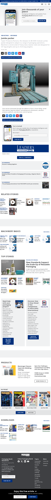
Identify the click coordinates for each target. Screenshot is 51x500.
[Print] (2, 53)
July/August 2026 (6, 408)
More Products (41, 381)
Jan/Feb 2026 (44, 408)
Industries (5, 35)
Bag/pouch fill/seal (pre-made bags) (4, 208)
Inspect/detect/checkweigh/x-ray (17, 236)
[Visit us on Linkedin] (25, 461)
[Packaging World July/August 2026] (6, 398)
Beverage (13, 35)
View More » (46, 231)
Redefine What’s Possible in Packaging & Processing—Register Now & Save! (21, 174)
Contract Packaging (34, 425)
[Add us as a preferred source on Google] (23, 53)
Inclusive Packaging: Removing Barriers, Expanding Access (21, 428)
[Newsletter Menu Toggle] (42, 4)
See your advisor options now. (8, 341)
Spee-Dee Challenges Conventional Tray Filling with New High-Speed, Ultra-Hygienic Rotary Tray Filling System (42, 367)
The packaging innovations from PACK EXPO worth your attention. (20, 183)
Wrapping (3, 287)
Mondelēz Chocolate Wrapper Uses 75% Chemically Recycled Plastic (4, 291)
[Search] (45, 4)
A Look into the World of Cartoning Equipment (38, 239)
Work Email (16, 132)
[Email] (6, 53)
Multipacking (4, 433)
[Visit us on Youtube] (28, 461)
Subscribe (21, 412)
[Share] (9, 53)
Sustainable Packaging (4, 278)
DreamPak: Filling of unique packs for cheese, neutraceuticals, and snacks (20, 202)
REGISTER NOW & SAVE (33, 337)
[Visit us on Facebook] (19, 461)
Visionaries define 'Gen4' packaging (38, 202)
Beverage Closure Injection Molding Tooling (24, 368)
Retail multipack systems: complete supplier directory (4, 436)
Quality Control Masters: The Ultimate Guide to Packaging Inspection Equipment (17, 240)
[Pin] (19, 53)
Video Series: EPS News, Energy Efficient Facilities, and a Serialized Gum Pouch (4, 282)
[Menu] (49, 4)
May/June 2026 (19, 408)
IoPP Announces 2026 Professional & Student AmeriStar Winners (38, 282)
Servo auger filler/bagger (4, 212)
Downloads (21, 424)
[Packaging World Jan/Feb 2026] (44, 398)
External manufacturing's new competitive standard (36, 429)
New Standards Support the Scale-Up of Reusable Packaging (38, 264)
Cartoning (38, 236)
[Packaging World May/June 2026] (19, 398)
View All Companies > (25, 157)
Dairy (16, 199)
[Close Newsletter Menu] (49, 9)
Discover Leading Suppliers (9, 164)
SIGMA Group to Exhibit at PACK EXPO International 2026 (42, 374)
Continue (33, 497)
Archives (31, 412)
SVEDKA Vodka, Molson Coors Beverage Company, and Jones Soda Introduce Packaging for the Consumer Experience (21, 282)
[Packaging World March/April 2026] (31, 398)
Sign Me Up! (41, 20)
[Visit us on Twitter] (22, 461)
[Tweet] (16, 53)
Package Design (20, 278)
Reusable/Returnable (32, 260)
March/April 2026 (31, 408)
